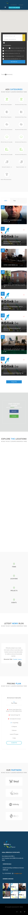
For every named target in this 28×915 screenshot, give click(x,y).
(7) (13, 59)
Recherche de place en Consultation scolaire (21, 154)
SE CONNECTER (13, 4)
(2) (14, 56)
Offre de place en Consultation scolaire (7, 154)
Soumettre (14, 742)
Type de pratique (7, 45)
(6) (7, 48)
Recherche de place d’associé (21, 117)
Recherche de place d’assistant (21, 104)
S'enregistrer (21, 4)
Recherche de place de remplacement (21, 129)
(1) (18, 48)
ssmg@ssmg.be (18, 873)
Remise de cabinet (7, 167)
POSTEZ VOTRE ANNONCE (14, 7)
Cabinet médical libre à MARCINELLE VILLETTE (14, 285)
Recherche (14, 61)
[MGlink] (8, 2)
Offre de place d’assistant (7, 104)
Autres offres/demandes (7, 179)
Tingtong (19, 659)
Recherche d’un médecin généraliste (12, 373)
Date (5, 200)
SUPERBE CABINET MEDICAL (10, 265)
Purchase (14, 416)
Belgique (14, 465)
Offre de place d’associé (7, 117)
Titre (14, 200)
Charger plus (14, 381)
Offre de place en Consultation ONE (7, 142)
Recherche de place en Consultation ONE (21, 142)
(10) (14, 50)
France (14, 502)
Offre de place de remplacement (7, 129)
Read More (14, 411)
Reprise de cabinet (21, 167)
